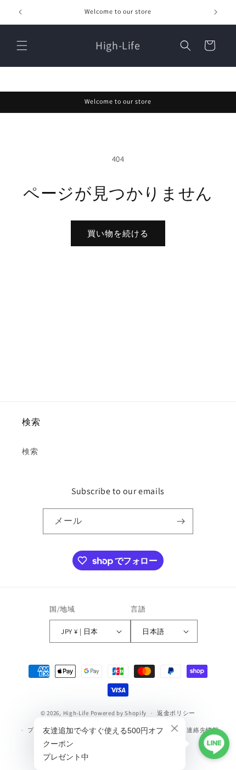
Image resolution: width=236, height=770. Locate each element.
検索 (30, 451)
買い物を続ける (118, 233)
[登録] (180, 521)
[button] (22, 45)
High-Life (76, 713)
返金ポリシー (176, 713)
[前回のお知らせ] (20, 12)
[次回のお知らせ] (216, 12)
